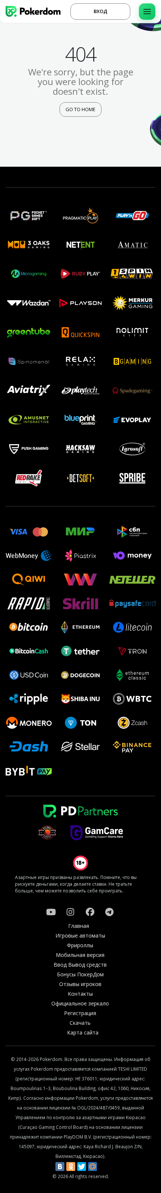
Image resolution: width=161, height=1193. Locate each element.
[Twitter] (81, 1166)
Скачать (80, 1022)
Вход (100, 11)
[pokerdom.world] (70, 911)
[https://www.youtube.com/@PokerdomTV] (51, 911)
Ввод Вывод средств (80, 964)
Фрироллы (80, 945)
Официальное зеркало (80, 1003)
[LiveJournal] (103, 1166)
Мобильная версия (80, 954)
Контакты (80, 993)
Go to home (80, 109)
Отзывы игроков (80, 984)
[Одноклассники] (70, 1166)
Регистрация (80, 1013)
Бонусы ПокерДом (80, 974)
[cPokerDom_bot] (109, 911)
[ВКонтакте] (59, 1166)
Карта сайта (82, 1032)
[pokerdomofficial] (89, 911)
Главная (78, 925)
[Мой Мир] (92, 1166)
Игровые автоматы (80, 935)
